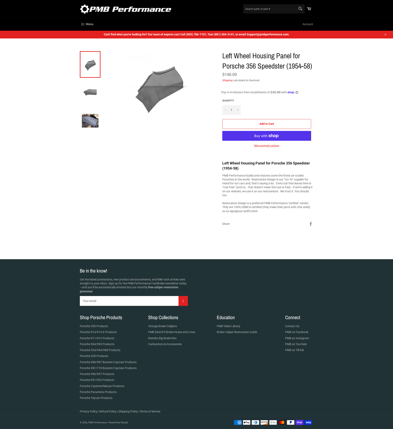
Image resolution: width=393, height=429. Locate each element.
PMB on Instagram (297, 338)
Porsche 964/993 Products (97, 344)
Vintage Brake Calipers (162, 326)
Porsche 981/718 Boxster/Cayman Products (108, 368)
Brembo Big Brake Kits (162, 338)
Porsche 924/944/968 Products (100, 350)
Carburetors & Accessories (165, 344)
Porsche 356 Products (94, 326)
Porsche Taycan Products (96, 398)
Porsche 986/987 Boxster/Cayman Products (108, 362)
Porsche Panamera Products (98, 392)
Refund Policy (108, 411)
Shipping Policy (128, 411)
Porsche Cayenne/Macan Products (102, 386)
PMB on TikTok (294, 350)
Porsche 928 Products (94, 356)
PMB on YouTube (296, 344)
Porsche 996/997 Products (97, 374)
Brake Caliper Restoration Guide (237, 332)
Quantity (228, 100)
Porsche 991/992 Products (97, 380)
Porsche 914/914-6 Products (98, 332)
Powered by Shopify (118, 422)
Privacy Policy (88, 411)
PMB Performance (97, 422)
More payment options (266, 145)
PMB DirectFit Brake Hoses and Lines (171, 332)
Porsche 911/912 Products (97, 338)
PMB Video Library (228, 326)
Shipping (227, 80)
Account (308, 24)
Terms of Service (150, 411)
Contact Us (292, 326)
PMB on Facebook (296, 332)
